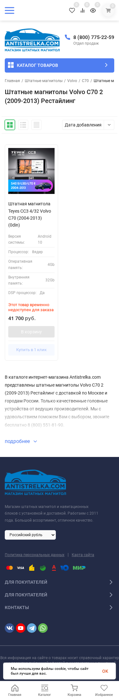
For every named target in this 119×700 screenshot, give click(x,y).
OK (105, 671)
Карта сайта (83, 555)
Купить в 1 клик (31, 349)
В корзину (31, 331)
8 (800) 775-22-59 (93, 37)
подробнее (18, 441)
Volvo (72, 81)
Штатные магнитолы (44, 81)
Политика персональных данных (34, 555)
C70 (85, 81)
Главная (12, 81)
